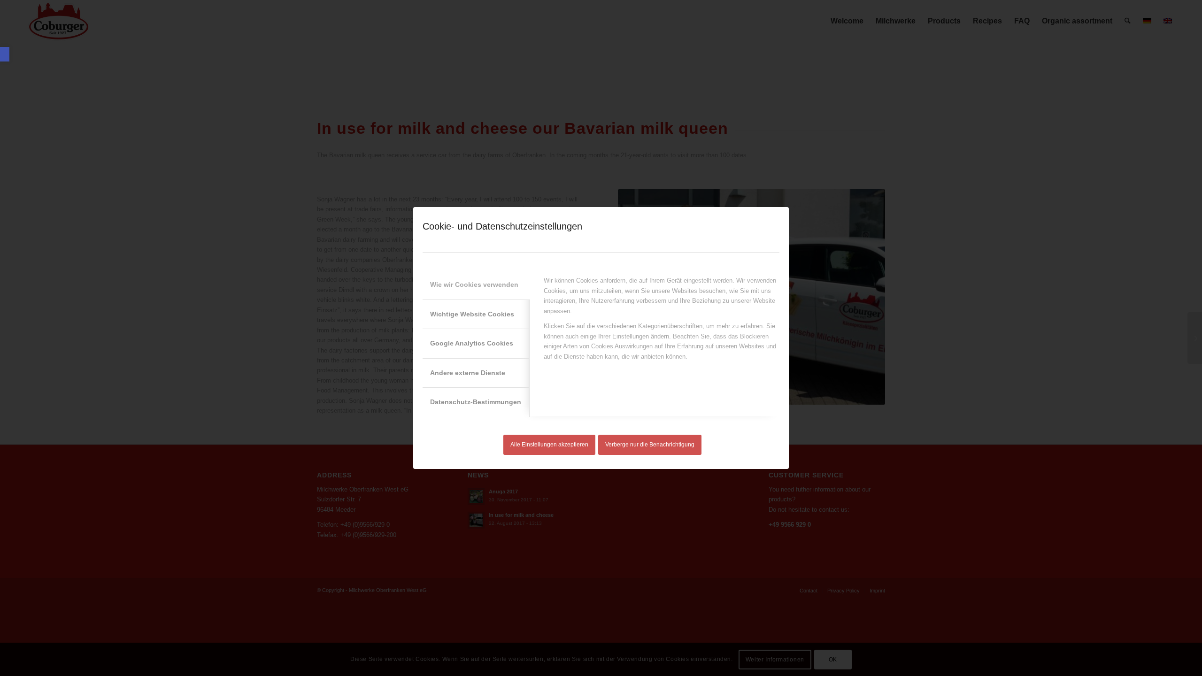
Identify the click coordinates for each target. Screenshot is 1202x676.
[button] (4, 54)
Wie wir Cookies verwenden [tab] (474, 284)
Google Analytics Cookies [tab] (471, 343)
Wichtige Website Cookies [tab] (472, 314)
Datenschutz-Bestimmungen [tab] (475, 402)
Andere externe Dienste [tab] (467, 372)
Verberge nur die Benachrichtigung (649, 444)
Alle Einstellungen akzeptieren (549, 444)
